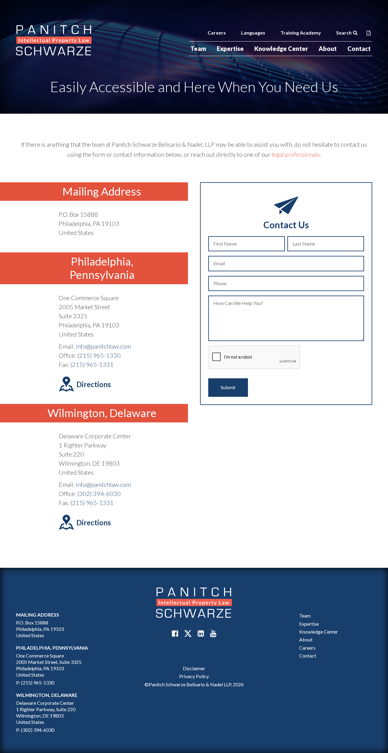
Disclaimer (194, 668)
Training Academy (300, 32)
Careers (217, 32)
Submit (228, 387)
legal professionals (296, 154)
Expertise (230, 48)
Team (198, 48)
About (328, 48)
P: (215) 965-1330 (35, 682)
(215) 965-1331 (92, 364)
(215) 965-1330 (99, 355)
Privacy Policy (194, 676)
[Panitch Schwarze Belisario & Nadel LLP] (54, 40)
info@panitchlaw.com (103, 346)
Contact (359, 48)
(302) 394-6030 (99, 493)
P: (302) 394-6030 (35, 730)
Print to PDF (368, 32)
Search (344, 32)
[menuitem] (198, 49)
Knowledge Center (281, 48)
